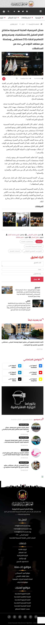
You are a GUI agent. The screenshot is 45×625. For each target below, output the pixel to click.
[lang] (4, 11)
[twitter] (23, 11)
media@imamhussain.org (22, 531)
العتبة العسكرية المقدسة (22, 602)
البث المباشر (23, 552)
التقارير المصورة (24, 425)
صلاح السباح (35, 237)
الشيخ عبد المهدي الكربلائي (33, 251)
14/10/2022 (37, 78)
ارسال (35, 279)
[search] (8, 11)
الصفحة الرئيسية (34, 24)
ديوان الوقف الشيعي (22, 576)
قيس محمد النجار (13, 234)
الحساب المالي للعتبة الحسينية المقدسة (22, 537)
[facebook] (27, 11)
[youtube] (19, 11)
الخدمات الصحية (15, 251)
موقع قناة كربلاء (22, 582)
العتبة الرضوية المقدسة (22, 599)
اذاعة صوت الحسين (22, 561)
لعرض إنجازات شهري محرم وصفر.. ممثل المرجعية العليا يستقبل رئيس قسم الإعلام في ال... (15, 429)
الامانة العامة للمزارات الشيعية (23, 579)
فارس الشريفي (32, 234)
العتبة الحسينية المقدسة (34, 246)
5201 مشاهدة (25, 78)
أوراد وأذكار (22, 558)
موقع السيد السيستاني (22, 573)
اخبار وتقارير (13, 24)
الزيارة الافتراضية (22, 555)
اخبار (23, 24)
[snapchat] (14, 617)
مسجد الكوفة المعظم (22, 609)
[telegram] (20, 617)
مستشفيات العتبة (27, 241)
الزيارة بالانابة (22, 549)
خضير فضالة (20, 237)
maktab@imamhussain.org (22, 528)
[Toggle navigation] (40, 11)
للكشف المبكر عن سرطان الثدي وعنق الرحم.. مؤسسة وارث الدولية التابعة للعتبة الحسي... (15, 454)
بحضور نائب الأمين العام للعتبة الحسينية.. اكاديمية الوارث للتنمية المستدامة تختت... (16, 441)
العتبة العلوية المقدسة (22, 593)
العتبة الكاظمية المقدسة (22, 596)
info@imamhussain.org (22, 525)
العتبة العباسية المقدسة (22, 605)
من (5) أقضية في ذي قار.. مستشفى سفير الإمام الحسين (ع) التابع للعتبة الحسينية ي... (16, 466)
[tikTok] (9, 617)
